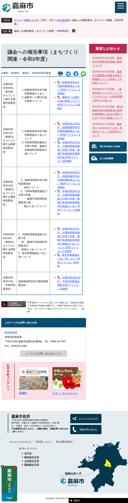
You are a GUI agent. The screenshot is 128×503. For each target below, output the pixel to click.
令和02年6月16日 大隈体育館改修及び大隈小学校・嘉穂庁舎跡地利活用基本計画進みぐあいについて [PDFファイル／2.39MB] (68, 240)
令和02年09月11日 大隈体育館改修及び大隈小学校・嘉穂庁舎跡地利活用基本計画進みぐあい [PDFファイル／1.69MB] (68, 202)
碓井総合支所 (31, 457)
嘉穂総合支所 (31, 464)
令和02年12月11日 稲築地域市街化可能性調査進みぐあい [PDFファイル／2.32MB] (69, 131)
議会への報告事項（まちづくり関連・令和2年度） (42, 31)
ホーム (18, 20)
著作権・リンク (43, 441)
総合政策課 (63, 20)
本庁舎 (28, 453)
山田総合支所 (31, 461)
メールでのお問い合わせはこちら (43, 353)
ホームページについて (20, 441)
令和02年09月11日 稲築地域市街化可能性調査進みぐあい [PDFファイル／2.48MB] (69, 180)
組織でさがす (31, 20)
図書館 (23, 393)
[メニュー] (120, 7)
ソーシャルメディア (88, 418)
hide (2, 467)
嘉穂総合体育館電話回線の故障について (107, 62)
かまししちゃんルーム (64, 393)
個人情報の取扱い (64, 441)
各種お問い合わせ (88, 429)
